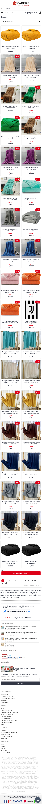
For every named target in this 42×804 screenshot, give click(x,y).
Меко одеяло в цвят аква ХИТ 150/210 (10, 199)
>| (6, 583)
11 (35, 580)
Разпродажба (6, 752)
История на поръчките (9, 732)
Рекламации (5, 734)
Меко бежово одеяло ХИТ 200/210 (31, 76)
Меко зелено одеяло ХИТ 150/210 (31, 107)
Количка (4, 738)
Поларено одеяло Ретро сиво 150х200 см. (31, 502)
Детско (3, 748)
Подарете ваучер (7, 736)
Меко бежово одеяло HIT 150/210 (10, 76)
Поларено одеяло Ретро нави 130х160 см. (10, 473)
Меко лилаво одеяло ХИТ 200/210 (31, 168)
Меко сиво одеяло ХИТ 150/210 (10, 230)
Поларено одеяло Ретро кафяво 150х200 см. (31, 443)
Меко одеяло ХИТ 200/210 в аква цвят (31, 199)
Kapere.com (11, 796)
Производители (6, 710)
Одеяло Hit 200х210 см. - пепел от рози (10, 291)
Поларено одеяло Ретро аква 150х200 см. (31, 352)
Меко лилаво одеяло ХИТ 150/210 (10, 168)
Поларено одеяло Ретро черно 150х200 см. (31, 533)
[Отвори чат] (38, 800)
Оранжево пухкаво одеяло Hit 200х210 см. (10, 322)
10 (32, 580)
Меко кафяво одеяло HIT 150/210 (31, 137)
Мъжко (3, 746)
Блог (2, 724)
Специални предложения (9, 712)
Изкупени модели (7, 714)
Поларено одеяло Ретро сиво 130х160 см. (10, 502)
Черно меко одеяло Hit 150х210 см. (10, 562)
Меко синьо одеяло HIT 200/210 (31, 260)
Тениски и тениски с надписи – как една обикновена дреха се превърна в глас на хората (20, 627)
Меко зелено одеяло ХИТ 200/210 (10, 137)
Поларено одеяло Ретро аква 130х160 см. (10, 352)
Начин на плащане (7, 696)
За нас (3, 708)
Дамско (4, 744)
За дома (4, 750)
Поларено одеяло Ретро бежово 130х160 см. (10, 381)
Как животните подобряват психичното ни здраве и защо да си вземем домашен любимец (21, 633)
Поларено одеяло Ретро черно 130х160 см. (10, 533)
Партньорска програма (9, 720)
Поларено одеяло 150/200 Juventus (31, 322)
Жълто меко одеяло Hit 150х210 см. (10, 47)
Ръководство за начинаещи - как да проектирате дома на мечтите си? (21, 644)
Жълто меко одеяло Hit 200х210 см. (31, 47)
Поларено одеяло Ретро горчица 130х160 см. (10, 412)
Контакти (4, 702)
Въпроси (4, 700)
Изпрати (20, 683)
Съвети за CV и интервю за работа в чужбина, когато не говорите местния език (21, 638)
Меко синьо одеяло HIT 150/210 (10, 260)
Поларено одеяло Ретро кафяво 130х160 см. (10, 443)
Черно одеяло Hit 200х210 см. (31, 562)
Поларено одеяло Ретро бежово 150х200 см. (31, 381)
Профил (3, 730)
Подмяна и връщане (8, 698)
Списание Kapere (7, 722)
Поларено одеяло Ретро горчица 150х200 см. (31, 412)
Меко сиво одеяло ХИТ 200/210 (31, 230)
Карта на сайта (6, 718)
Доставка (4, 694)
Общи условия (6, 716)
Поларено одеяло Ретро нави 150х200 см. (31, 473)
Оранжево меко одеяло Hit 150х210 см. (31, 291)
